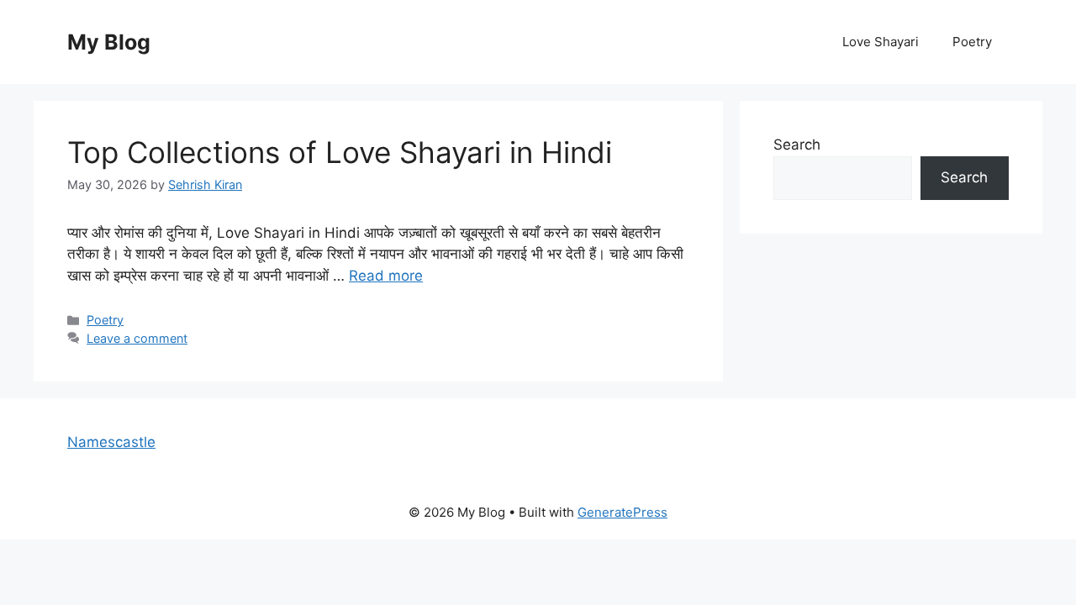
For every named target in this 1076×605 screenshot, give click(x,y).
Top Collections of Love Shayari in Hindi (339, 152)
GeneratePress (622, 512)
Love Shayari (880, 42)
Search (796, 144)
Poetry (972, 42)
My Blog (108, 42)
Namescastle (111, 442)
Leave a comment (137, 338)
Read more (386, 275)
